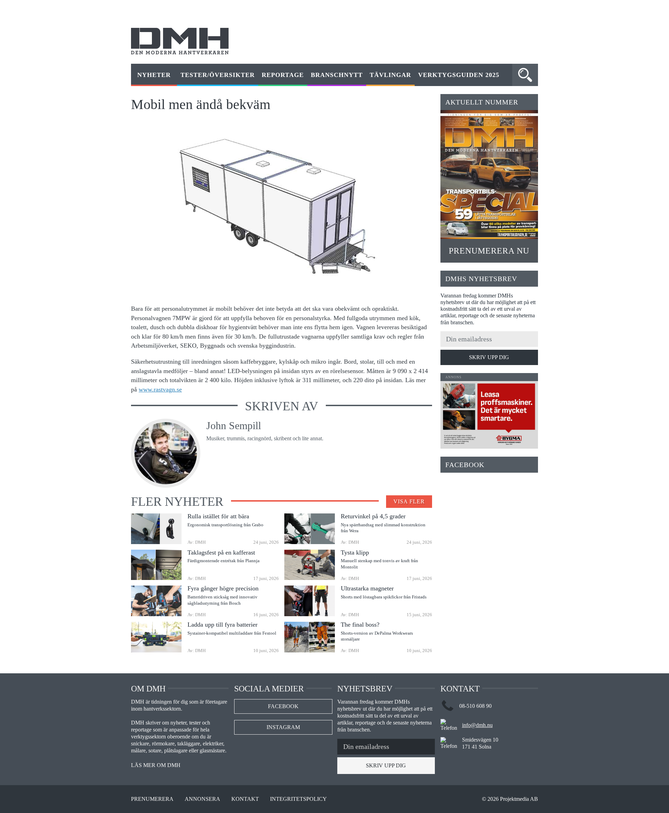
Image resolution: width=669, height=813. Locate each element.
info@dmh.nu (477, 725)
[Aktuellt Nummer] (489, 174)
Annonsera (202, 799)
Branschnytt (337, 74)
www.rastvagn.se (160, 389)
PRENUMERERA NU (489, 250)
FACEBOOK (283, 706)
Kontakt (245, 799)
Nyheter (154, 74)
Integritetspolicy (298, 799)
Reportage (283, 74)
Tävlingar (390, 74)
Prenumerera (152, 799)
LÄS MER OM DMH (155, 765)
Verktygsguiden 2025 (458, 74)
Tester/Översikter (217, 74)
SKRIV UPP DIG (489, 357)
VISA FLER (409, 501)
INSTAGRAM (283, 727)
